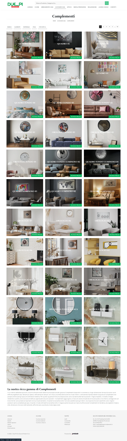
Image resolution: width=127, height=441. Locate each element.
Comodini (67, 422)
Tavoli (9, 424)
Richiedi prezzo (37, 57)
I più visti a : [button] (42, 27)
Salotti (9, 421)
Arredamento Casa (47, 7)
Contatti (113, 7)
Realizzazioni (92, 7)
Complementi (70, 20)
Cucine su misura (41, 422)
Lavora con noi (103, 7)
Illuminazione (11, 428)
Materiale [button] (26, 27)
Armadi (10, 426)
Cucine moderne (40, 421)
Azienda (30, 7)
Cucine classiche (40, 419)
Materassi (67, 424)
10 (117, 26)
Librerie (10, 419)
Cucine (37, 7)
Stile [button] (34, 27)
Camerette (67, 421)
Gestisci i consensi (16, 440)
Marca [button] (9, 27)
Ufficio (69, 7)
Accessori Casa (60, 7)
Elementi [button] (17, 27)
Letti (66, 419)
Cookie (7, 440)
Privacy (2, 440)
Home (54, 20)
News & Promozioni (80, 7)
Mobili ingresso (12, 422)
